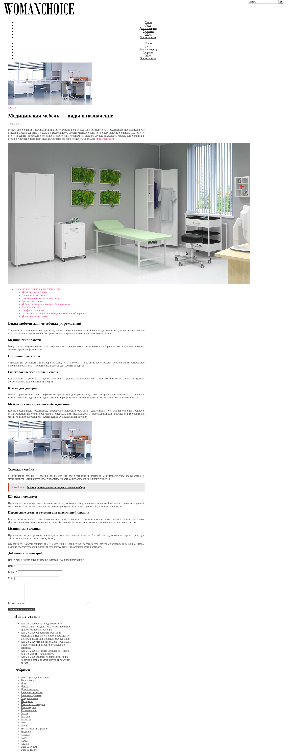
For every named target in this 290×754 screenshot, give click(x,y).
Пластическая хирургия (34, 728)
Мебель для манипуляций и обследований (45, 304)
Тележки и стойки (31, 307)
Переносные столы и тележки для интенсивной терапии (53, 313)
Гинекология (28, 680)
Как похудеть (28, 707)
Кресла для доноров (32, 301)
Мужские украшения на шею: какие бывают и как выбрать (45, 652)
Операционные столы (34, 295)
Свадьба (25, 734)
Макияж (25, 716)
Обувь (24, 725)
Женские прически (32, 692)
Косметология (148, 37)
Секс (24, 737)
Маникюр (26, 719)
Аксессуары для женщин (35, 677)
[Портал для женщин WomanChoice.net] (38, 16)
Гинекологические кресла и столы (41, 298)
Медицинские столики (34, 316)
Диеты (25, 686)
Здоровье (148, 31)
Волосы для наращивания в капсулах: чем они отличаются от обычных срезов (45, 659)
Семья (148, 22)
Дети (148, 25)
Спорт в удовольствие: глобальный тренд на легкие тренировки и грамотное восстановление (45, 626)
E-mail (12, 571)
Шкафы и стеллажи (32, 310)
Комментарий (16, 603)
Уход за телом (29, 749)
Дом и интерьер (148, 28)
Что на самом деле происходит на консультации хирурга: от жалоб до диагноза (46, 644)
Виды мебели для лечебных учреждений (38, 289)
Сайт (11, 578)
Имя (11, 565)
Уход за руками (29, 746)
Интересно (27, 701)
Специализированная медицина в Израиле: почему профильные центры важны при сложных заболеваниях (45, 635)
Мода (148, 34)
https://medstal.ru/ (105, 138)
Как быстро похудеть (33, 704)
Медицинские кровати (34, 292)
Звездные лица (29, 698)
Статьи (12, 107)
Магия (24, 713)
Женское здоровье (31, 695)
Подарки (26, 731)
